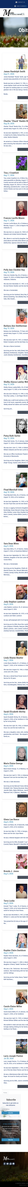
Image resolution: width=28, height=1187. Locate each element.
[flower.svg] (13, 1163)
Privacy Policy (23, 1185)
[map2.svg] (10, 1163)
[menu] (25, 6)
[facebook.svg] (4, 1163)
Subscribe (10, 1113)
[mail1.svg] (7, 1163)
